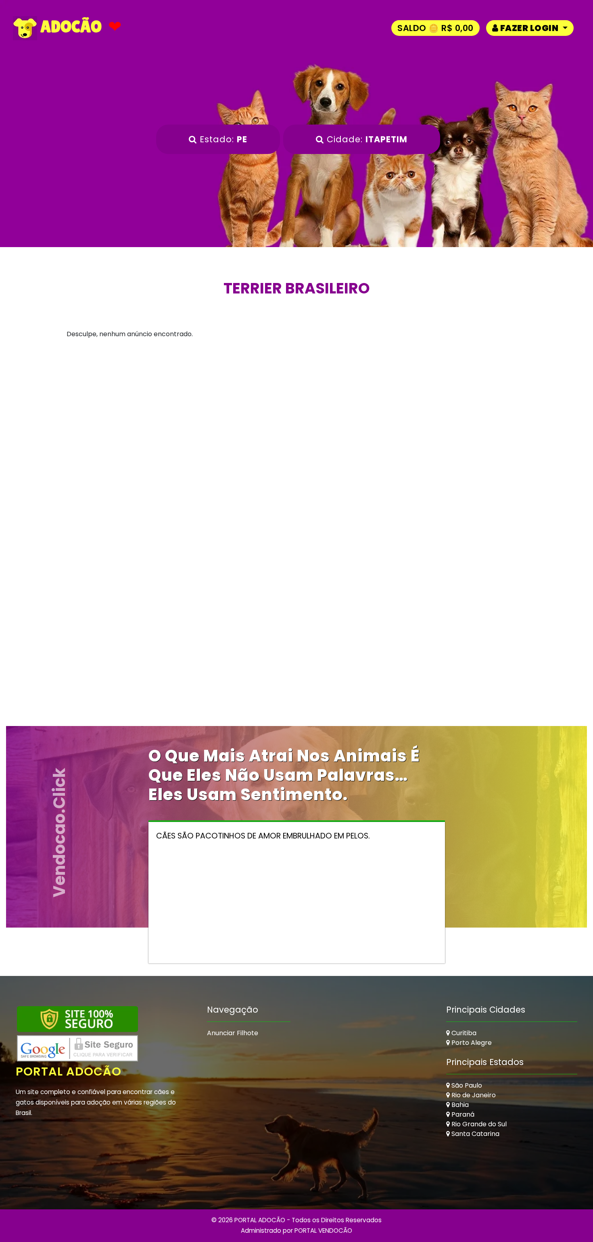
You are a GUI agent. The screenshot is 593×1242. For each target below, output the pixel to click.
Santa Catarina (474, 1133)
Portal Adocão (68, 1071)
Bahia (459, 1104)
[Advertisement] (296, 427)
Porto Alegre (471, 1042)
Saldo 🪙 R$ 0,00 (435, 28)
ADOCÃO (69, 26)
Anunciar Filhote (232, 1033)
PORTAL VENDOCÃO (323, 1230)
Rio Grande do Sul (478, 1124)
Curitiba (463, 1033)
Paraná (462, 1114)
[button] (530, 28)
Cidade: (365, 139)
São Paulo (466, 1085)
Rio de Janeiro (473, 1095)
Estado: (222, 139)
